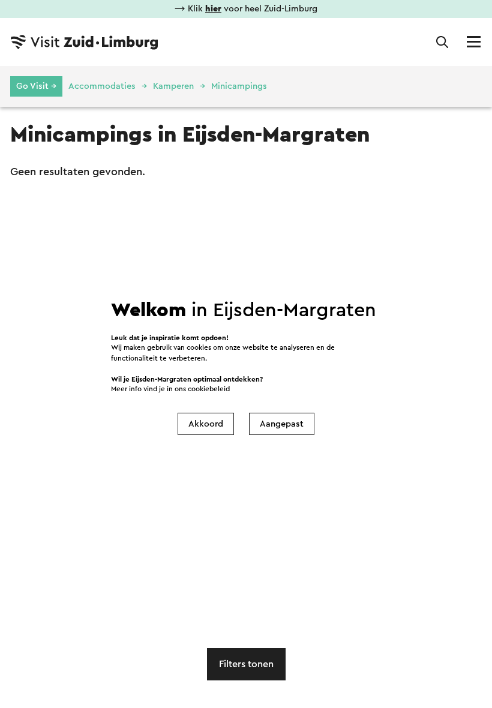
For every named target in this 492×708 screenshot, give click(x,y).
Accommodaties (102, 86)
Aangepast (282, 423)
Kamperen (173, 86)
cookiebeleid (209, 389)
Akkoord (205, 423)
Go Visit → (36, 86)
